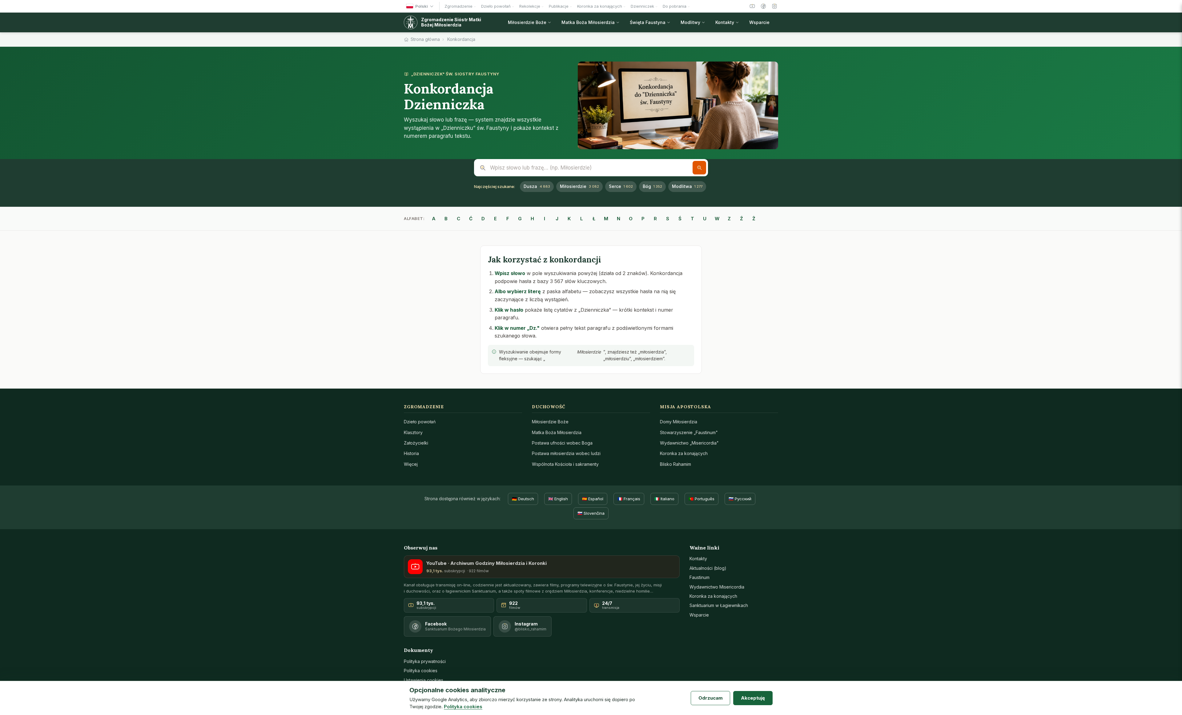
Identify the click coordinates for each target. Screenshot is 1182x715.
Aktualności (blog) (708, 568)
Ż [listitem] (753, 219)
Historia (411, 453)
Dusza (537, 186)
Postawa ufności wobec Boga (562, 442)
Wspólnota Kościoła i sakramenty (565, 464)
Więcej (411, 464)
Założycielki (416, 442)
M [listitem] (606, 219)
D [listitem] (483, 219)
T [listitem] (692, 219)
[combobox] (591, 167)
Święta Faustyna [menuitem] (647, 22)
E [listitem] (495, 219)
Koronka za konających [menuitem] (599, 6)
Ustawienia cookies (423, 680)
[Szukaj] (699, 167)
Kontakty (698, 558)
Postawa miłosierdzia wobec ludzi (566, 453)
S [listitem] (667, 219)
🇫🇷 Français (628, 498)
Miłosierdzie (579, 186)
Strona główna (425, 39)
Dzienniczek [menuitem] (642, 6)
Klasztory (413, 432)
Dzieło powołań (420, 421)
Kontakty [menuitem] (724, 22)
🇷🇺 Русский (740, 498)
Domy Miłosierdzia (678, 421)
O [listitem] (631, 219)
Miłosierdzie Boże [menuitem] (527, 22)
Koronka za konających (684, 453)
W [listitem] (717, 219)
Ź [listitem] (741, 219)
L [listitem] (581, 219)
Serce (621, 186)
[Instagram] (774, 6)
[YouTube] (752, 6)
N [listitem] (618, 219)
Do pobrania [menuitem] (674, 6)
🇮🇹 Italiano (664, 498)
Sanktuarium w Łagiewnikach (719, 605)
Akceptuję (753, 698)
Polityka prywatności (425, 661)
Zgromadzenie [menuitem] (458, 6)
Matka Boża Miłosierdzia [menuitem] (588, 22)
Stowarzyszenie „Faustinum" (689, 432)
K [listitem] (569, 219)
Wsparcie (699, 614)
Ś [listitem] (679, 219)
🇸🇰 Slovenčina (591, 513)
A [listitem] (434, 219)
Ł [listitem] (594, 219)
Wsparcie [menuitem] (759, 22)
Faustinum (700, 577)
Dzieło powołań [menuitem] (496, 6)
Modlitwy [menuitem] (690, 22)
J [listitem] (557, 219)
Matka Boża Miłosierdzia (556, 432)
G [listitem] (520, 219)
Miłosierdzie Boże (550, 421)
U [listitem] (704, 219)
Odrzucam (710, 698)
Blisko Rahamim (675, 464)
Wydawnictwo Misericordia (717, 586)
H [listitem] (532, 219)
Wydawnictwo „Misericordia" (689, 442)
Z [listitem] (729, 219)
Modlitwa (687, 186)
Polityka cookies (420, 670)
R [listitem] (655, 219)
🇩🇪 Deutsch (523, 498)
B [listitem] (446, 219)
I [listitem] (544, 219)
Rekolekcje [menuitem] (529, 6)
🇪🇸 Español (592, 498)
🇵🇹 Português (701, 498)
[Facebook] (763, 6)
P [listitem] (643, 219)
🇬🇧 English (558, 498)
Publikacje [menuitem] (559, 6)
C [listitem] (458, 219)
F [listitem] (507, 219)
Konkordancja (461, 39)
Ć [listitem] (470, 219)
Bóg (652, 186)
